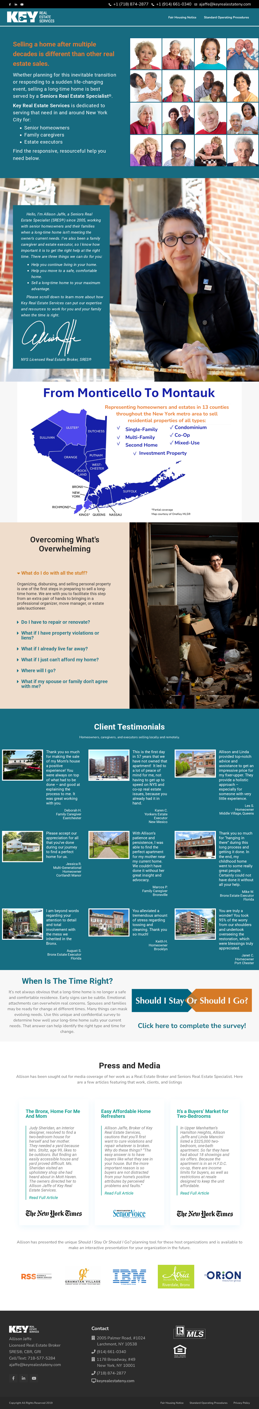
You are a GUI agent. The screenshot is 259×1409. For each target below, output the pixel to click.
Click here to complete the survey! (192, 1025)
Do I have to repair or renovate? (55, 622)
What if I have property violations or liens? (60, 635)
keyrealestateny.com (115, 1381)
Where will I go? (38, 670)
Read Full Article (43, 1197)
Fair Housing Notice (182, 17)
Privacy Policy (242, 1403)
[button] (65, 573)
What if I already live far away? (54, 649)
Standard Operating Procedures (226, 17)
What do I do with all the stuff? (54, 573)
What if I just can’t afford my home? (60, 660)
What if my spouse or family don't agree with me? (64, 684)
